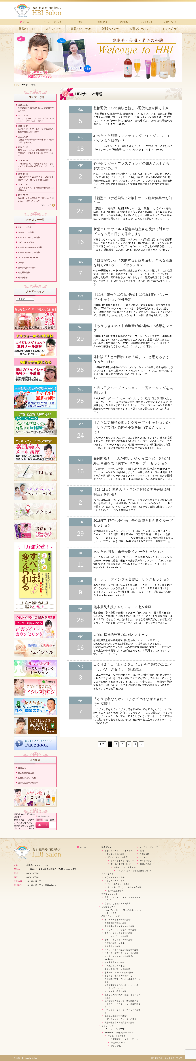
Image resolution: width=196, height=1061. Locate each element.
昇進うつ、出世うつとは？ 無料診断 (121, 953)
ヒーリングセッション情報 (30, 247)
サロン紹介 (102, 22)
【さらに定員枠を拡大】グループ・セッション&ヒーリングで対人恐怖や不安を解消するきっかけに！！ (132, 427)
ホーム (26, 22)
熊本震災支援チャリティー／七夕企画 (122, 607)
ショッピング (170, 28)
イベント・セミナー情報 (29, 237)
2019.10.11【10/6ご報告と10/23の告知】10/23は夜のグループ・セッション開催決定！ (35, 177)
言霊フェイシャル (81, 28)
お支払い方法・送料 (27, 778)
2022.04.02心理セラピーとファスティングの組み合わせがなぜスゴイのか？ (36, 129)
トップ (17, 85)
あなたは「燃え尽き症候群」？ (118, 976)
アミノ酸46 (116, 1046)
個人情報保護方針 (26, 773)
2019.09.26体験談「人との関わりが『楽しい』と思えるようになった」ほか (36, 198)
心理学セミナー (110, 28)
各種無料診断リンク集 (114, 943)
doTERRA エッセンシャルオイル (119, 1032)
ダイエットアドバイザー (122, 864)
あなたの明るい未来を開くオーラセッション (128, 552)
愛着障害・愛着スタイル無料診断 (119, 926)
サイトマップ (147, 22)
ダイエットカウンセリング (123, 861)
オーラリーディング (53, 22)
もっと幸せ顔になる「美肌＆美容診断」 (125, 887)
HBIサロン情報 (24, 227)
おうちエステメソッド (114, 880)
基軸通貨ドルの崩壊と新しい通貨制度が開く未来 (131, 108)
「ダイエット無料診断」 (115, 854)
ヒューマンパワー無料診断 (116, 936)
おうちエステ (53, 28)
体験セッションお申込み (125, 867)
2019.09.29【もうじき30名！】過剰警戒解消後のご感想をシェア (36, 187)
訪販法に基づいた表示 (28, 783)
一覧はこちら (45, 205)
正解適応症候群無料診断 (115, 1016)
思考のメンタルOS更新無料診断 (119, 972)
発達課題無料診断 (113, 946)
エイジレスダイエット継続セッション (134, 871)
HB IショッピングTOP (115, 1029)
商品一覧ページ (118, 1042)
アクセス (124, 22)
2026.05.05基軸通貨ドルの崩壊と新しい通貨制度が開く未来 (36, 108)
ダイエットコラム (26, 242)
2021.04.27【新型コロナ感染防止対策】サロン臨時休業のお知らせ (36, 140)
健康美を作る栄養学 (27, 267)
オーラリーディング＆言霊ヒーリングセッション (131, 579)
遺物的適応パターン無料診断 (117, 969)
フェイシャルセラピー (28, 257)
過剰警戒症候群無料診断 (115, 923)
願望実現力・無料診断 (114, 962)
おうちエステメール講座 (119, 884)
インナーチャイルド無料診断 (117, 919)
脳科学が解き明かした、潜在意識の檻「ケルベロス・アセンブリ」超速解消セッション (122, 1004)
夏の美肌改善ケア (116, 891)
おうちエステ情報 (26, 232)
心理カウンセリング (141, 28)
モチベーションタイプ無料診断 (118, 933)
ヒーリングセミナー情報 (29, 252)
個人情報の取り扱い (160, 1058)
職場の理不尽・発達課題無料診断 (119, 1022)
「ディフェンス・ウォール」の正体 (120, 1019)
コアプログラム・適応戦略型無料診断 (121, 950)
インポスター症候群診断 (115, 991)
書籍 (81, 22)
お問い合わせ (170, 22)
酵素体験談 (23, 277)
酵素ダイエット (27, 28)
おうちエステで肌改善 (114, 877)
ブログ (21, 262)
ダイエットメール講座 (118, 857)
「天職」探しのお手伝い (115, 966)
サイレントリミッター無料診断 (118, 939)
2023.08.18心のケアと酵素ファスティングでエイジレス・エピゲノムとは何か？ (36, 118)
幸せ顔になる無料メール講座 (117, 903)
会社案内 (22, 768)
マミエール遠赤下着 (117, 1036)
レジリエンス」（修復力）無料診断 (120, 930)
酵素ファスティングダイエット (118, 850)
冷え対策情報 (24, 272)
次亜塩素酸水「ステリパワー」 (125, 1039)
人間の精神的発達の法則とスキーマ (120, 635)
